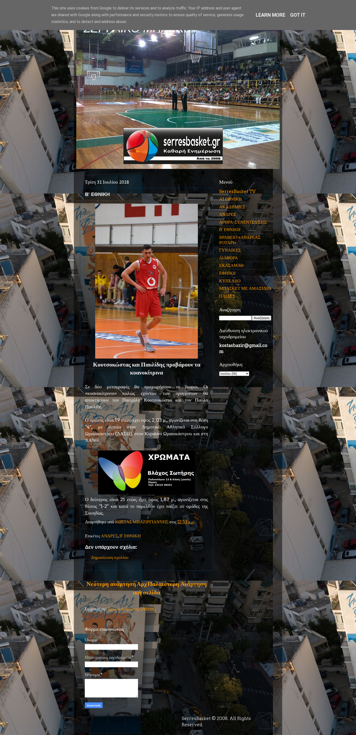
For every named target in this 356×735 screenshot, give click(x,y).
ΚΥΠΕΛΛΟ (229, 280)
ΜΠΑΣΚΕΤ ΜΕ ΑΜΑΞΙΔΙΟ (245, 288)
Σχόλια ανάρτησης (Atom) (132, 608)
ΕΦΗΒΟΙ (227, 273)
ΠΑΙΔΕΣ (227, 296)
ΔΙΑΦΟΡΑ (228, 257)
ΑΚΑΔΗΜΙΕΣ (232, 206)
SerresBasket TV (237, 191)
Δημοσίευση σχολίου (109, 557)
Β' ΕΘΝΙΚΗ (130, 535)
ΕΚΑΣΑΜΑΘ (231, 265)
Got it (298, 15)
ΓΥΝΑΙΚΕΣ (230, 250)
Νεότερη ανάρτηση (111, 583)
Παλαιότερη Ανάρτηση (177, 583)
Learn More (270, 15)
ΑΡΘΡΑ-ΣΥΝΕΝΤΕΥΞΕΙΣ (243, 222)
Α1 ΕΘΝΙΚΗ (230, 199)
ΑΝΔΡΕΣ (109, 535)
